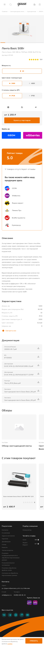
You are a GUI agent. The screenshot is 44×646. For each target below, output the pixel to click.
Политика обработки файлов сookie (9, 569)
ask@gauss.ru (7, 595)
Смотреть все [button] (11, 331)
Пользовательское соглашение (8, 564)
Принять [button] (34, 641)
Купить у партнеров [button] (22, 120)
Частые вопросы (7, 550)
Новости (4, 547)
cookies (9, 644)
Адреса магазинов (8, 536)
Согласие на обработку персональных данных (10, 574)
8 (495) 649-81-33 (19, 595)
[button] (4, 4)
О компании (6, 533)
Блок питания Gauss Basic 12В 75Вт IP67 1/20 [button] (18, 496)
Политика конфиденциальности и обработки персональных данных (11, 556)
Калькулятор (27, 530)
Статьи (4, 544)
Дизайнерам (6, 541)
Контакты (5, 530)
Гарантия (5, 539)
